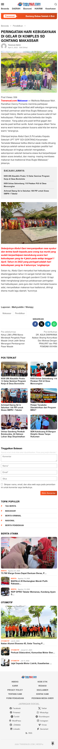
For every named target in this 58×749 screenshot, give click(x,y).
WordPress (16, 720)
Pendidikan (20, 313)
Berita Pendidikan (14, 525)
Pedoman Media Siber (42, 698)
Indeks (15, 681)
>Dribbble (17, 724)
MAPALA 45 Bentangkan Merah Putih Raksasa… (29, 582)
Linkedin (16, 729)
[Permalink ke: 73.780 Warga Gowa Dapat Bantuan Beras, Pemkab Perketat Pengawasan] (29, 553)
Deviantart (44, 729)
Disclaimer (42, 690)
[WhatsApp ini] (54, 324)
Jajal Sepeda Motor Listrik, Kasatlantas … (31, 663)
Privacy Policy (15, 690)
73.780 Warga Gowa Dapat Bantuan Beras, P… (24, 573)
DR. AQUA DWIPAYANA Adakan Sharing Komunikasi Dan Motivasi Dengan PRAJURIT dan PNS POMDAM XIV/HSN (44, 339)
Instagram (44, 720)
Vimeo (44, 724)
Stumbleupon (44, 716)
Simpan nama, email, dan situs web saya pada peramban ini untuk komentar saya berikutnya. (28, 486)
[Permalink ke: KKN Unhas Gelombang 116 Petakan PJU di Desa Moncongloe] (43, 369)
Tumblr (16, 716)
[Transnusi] (29, 3)
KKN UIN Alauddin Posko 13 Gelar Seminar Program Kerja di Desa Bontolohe (13, 381)
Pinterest (16, 712)
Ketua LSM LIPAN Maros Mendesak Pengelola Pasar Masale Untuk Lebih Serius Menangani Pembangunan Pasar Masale (13, 339)
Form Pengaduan (15, 698)
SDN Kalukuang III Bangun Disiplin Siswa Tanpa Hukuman (43, 434)
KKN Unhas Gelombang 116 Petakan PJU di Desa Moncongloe (43, 381)
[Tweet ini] (41, 324)
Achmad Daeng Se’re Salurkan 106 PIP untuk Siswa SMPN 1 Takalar (12, 407)
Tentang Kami (15, 694)
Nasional (10, 520)
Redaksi (42, 685)
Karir (15, 685)
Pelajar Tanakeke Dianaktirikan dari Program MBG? (43, 407)
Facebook (17, 708)
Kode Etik (42, 681)
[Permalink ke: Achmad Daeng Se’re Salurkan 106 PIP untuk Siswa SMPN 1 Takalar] (14, 395)
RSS (30, 733)
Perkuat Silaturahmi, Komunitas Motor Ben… (33, 652)
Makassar (7, 313)
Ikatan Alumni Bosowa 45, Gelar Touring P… (23, 643)
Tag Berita (10, 506)
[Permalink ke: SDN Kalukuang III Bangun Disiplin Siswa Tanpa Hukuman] (43, 422)
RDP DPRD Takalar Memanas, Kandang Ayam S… (33, 593)
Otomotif (5, 641)
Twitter (44, 708)
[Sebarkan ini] (35, 324)
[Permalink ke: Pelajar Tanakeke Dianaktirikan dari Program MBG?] (43, 395)
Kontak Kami (42, 694)
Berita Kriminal (13, 515)
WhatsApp (44, 712)
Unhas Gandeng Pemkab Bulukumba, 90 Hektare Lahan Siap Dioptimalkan (13, 434)
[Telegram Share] (48, 324)
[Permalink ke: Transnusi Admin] (4, 45)
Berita (4, 571)
